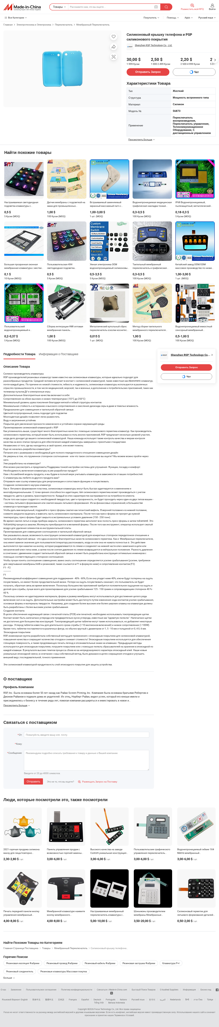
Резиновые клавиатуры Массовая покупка (63, 971)
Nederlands (175, 999)
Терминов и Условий (124, 1015)
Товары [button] (58, 7)
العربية (162, 999)
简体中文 (36, 999)
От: (20, 734)
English (24, 999)
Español (85, 999)
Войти (212, 9)
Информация (189, 989)
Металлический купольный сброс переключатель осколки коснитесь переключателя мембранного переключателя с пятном (109, 328)
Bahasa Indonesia (116, 1002)
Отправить (33, 781)
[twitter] (111, 992)
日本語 (61, 999)
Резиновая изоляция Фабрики (22, 963)
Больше (8, 977)
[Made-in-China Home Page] (22, 7)
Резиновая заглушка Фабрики (139, 963)
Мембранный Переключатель (93, 24)
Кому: (19, 743)
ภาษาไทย (198, 999)
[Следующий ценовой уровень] (215, 60)
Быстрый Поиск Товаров (143, 989)
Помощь (171, 17)
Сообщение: (15, 752)
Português (110, 999)
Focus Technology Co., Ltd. (106, 1009)
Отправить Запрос (148, 72)
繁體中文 (49, 999)
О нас (3, 989)
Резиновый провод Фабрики (62, 963)
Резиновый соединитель (19, 971)
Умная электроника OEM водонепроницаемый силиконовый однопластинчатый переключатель (109, 266)
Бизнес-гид (206, 989)
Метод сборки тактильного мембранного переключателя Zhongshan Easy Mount (149, 328)
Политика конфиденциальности (76, 989)
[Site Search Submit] (166, 6)
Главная (8, 24)
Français (73, 999)
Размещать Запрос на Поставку (97, 781)
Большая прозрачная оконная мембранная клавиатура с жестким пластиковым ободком (23, 266)
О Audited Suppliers (169, 989)
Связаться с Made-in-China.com (112, 989)
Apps (187, 17)
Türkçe (210, 999)
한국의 (152, 999)
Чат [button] (196, 72)
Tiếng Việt (99, 1002)
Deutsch (97, 999)
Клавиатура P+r (171, 963)
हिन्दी (187, 999)
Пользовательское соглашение (41, 989)
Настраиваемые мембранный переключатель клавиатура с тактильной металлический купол (108, 915)
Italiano (123, 999)
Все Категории (16, 17)
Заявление (16, 989)
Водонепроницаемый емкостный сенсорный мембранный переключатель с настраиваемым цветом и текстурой (194, 328)
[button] (156, 6)
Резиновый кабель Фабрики (100, 963)
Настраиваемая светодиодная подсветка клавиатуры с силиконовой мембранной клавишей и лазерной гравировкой (23, 204)
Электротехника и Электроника (33, 24)
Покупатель (150, 17)
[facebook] (217, 989)
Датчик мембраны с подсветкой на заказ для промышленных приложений (66, 204)
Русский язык (138, 999)
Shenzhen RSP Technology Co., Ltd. (153, 45)
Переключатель (64, 24)
